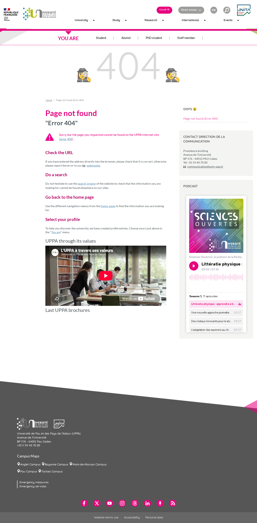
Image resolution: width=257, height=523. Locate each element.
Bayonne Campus (56, 464)
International (187, 20)
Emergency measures (34, 482)
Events (227, 20)
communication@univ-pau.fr (205, 166)
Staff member (186, 38)
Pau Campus (28, 471)
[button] (226, 10)
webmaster (93, 165)
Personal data (154, 517)
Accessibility (132, 517)
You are (55, 232)
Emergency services (32, 486)
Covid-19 (164, 9)
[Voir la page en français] (213, 9)
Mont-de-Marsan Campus (89, 464)
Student (101, 38)
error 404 (66, 139)
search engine (87, 183)
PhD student (154, 38)
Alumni (126, 38)
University (79, 20)
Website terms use (106, 517)
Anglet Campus (30, 464)
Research (148, 20)
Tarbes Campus (52, 471)
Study (115, 20)
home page (108, 206)
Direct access (189, 9)
